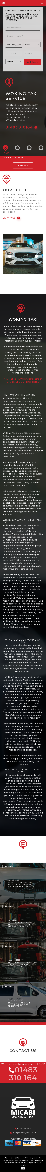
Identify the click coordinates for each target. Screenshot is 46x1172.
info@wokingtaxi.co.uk (24, 1132)
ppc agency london (30, 697)
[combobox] (32, 44)
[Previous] (9, 256)
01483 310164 (24, 1128)
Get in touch (11, 755)
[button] (42, 3)
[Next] (36, 256)
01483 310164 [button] (19, 127)
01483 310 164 (23, 1073)
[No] (43, 1163)
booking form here (18, 801)
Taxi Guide (8, 866)
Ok (23, 1168)
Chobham (17, 433)
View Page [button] (9, 218)
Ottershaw (29, 433)
